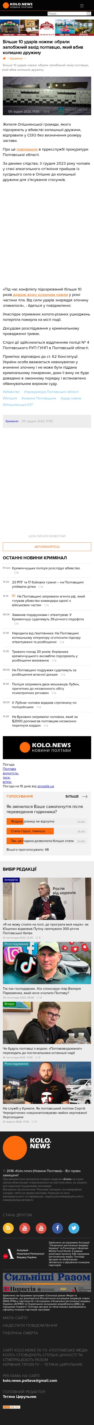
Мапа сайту (15, 1317)
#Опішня (10, 398)
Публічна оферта (20, 1333)
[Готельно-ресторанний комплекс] (47, 28)
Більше (72, 796)
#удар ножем (71, 398)
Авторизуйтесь (47, 547)
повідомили (27, 149)
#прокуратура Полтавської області (51, 392)
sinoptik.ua (45, 786)
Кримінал (12, 421)
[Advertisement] (35, 231)
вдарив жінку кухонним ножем (40, 294)
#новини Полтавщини (38, 398)
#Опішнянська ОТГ (18, 405)
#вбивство (11, 392)
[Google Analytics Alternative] (11, 1407)
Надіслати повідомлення (30, 1325)
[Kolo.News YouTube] (47, 747)
